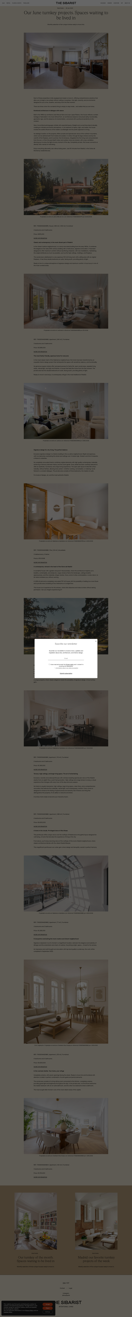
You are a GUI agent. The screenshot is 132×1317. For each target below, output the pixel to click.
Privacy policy (70, 664)
